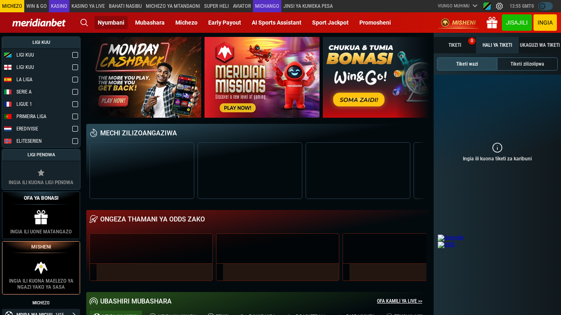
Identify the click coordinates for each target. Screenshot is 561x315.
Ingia (545, 22)
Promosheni (375, 22)
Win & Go (36, 6)
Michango (267, 6)
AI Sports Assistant (276, 22)
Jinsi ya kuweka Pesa (308, 6)
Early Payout (224, 22)
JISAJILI (517, 22)
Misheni (464, 22)
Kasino (59, 6)
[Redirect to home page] (39, 22)
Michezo (186, 22)
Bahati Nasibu (125, 6)
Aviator (242, 6)
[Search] (84, 22)
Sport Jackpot (330, 22)
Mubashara (150, 22)
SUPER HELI (216, 6)
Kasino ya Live (88, 6)
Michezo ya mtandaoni (173, 6)
